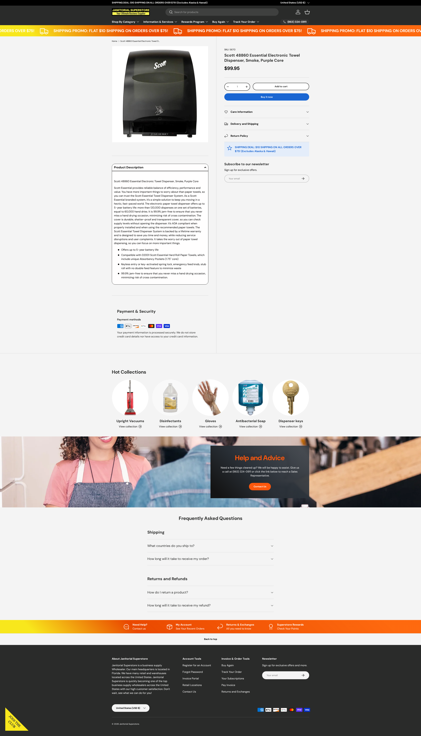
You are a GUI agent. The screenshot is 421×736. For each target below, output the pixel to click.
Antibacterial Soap (251, 421)
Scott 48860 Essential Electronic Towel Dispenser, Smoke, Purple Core (140, 41)
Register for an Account (197, 665)
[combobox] (222, 12)
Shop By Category (123, 21)
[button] (307, 12)
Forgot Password (193, 672)
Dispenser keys (291, 421)
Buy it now (267, 96)
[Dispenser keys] (290, 397)
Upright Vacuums (130, 421)
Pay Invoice (228, 685)
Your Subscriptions (233, 678)
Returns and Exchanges (236, 691)
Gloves (210, 421)
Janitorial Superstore (129, 724)
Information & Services (158, 21)
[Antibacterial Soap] (250, 397)
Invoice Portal (191, 678)
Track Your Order (244, 21)
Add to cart (281, 86)
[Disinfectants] (170, 397)
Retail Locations (192, 685)
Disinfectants (170, 421)
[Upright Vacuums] (130, 397)
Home (114, 41)
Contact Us (260, 486)
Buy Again (218, 21)
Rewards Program (192, 21)
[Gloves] (210, 397)
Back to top (210, 639)
